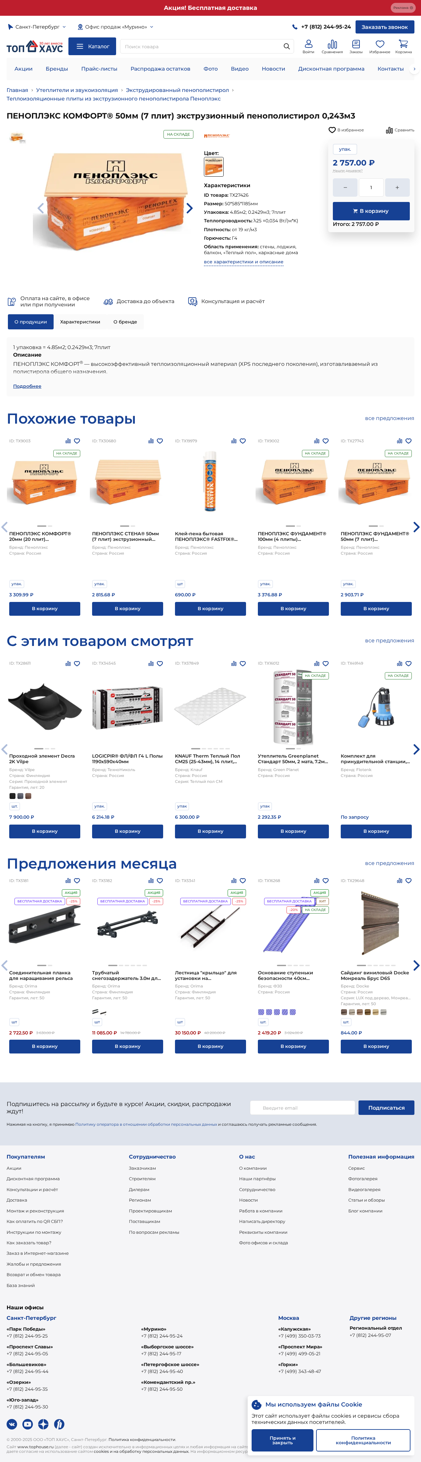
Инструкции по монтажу (34, 1232)
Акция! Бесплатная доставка (210, 7)
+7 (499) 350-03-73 (299, 1336)
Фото (211, 69)
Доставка (17, 1200)
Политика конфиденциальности (142, 1439)
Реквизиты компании (263, 1232)
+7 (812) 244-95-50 (162, 1389)
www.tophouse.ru (35, 1446)
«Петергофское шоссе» (170, 1364)
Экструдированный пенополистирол (177, 90)
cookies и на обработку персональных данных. (141, 1451)
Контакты (391, 69)
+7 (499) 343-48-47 (299, 1371)
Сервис (356, 1168)
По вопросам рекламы (154, 1232)
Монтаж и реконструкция (35, 1210)
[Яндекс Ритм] (59, 1424)
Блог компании (365, 1210)
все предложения (389, 418)
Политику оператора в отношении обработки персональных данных (146, 1124)
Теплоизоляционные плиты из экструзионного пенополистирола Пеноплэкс (114, 99)
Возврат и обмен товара (34, 1274)
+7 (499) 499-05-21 (299, 1354)
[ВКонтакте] (12, 1424)
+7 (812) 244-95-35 (27, 1389)
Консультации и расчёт (32, 1189)
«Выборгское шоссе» (167, 1347)
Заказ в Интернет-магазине (38, 1253)
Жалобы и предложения (34, 1264)
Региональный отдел (376, 1328)
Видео (240, 69)
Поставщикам (144, 1221)
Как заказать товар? (29, 1242)
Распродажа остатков (160, 69)
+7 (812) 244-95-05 (27, 1354)
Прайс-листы (99, 69)
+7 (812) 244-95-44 (27, 1371)
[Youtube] (27, 1424)
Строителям (142, 1178)
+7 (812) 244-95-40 (162, 1371)
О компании (253, 1168)
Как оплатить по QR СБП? (35, 1221)
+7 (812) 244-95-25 (27, 1336)
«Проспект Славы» (30, 1347)
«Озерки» (19, 1382)
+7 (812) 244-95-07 (370, 1335)
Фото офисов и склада (263, 1242)
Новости (273, 69)
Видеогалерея (364, 1189)
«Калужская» (294, 1329)
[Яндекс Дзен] (43, 1424)
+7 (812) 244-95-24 (162, 1336)
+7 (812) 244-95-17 (161, 1354)
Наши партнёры (257, 1178)
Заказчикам (142, 1168)
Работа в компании (261, 1210)
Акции (23, 69)
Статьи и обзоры (366, 1200)
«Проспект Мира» (300, 1347)
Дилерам (139, 1189)
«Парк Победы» (26, 1329)
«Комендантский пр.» (168, 1382)
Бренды (57, 69)
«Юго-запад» (22, 1400)
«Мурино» (153, 1329)
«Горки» (288, 1364)
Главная (17, 90)
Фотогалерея (363, 1178)
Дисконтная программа (331, 69)
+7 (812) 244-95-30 (27, 1407)
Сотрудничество (257, 1189)
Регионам (140, 1200)
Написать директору (262, 1221)
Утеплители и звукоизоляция (77, 90)
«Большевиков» (26, 1364)
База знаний (21, 1285)
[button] (41, 526)
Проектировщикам (150, 1210)
